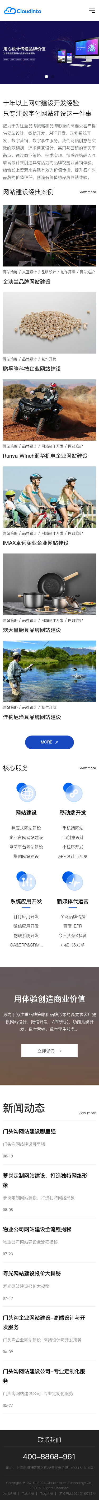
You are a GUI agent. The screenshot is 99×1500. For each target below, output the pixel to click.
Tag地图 (46, 1493)
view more (88, 192)
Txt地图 (28, 1493)
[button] (46, 76)
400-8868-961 (49, 1456)
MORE (46, 742)
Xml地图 (9, 1493)
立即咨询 (45, 1051)
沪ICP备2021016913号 (77, 1493)
